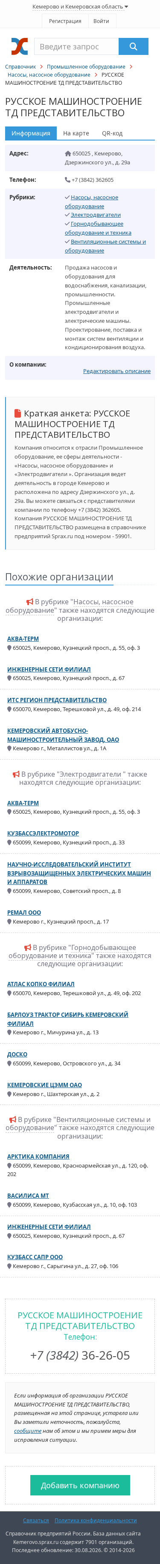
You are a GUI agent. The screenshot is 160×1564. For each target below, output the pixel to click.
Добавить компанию (80, 1485)
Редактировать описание (117, 371)
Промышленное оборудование (86, 66)
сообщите (27, 1431)
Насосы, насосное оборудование (49, 74)
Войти (101, 21)
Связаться (36, 1520)
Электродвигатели (96, 214)
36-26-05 (80, 1355)
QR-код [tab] (112, 133)
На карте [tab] (76, 133)
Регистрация (65, 21)
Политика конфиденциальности (96, 1520)
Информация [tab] (31, 133)
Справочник (20, 66)
